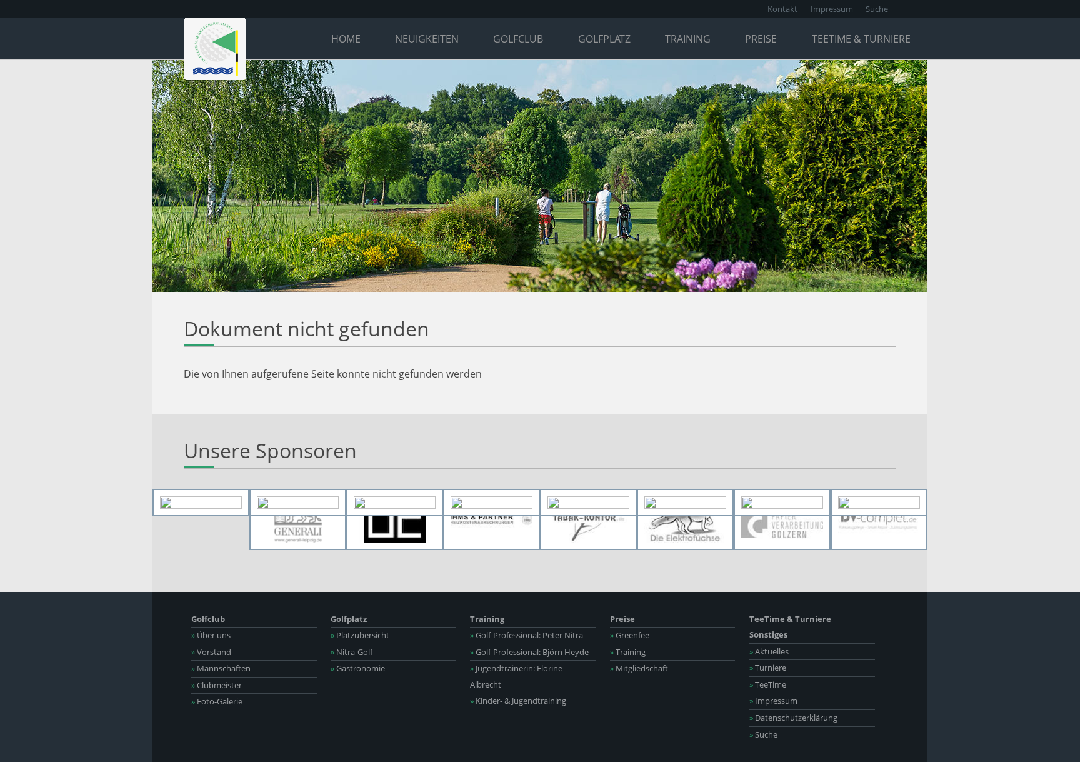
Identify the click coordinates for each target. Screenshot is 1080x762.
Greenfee (629, 635)
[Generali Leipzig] (298, 519)
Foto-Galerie (216, 701)
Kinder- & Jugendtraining (518, 700)
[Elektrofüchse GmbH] (685, 519)
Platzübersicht (360, 635)
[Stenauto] (588, 502)
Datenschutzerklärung (793, 717)
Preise (761, 39)
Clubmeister (216, 685)
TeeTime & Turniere (861, 39)
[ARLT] (201, 502)
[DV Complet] (879, 519)
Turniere (767, 667)
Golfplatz (604, 39)
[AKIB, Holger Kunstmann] (395, 502)
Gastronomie (358, 668)
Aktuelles (769, 651)
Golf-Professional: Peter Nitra (526, 635)
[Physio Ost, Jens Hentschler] (491, 502)
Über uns (211, 635)
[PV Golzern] (782, 519)
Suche (877, 8)
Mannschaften (221, 668)
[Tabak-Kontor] (588, 519)
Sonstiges (768, 634)
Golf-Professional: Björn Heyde (529, 652)
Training (688, 39)
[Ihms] (491, 519)
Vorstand (211, 652)
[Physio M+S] (782, 502)
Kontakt (783, 8)
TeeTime (767, 684)
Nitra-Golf (351, 652)
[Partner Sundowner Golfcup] (879, 502)
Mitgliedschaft (639, 668)
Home (346, 39)
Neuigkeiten (427, 39)
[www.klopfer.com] (685, 502)
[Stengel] (298, 502)
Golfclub (518, 39)
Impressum (832, 8)
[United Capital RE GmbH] (395, 519)
